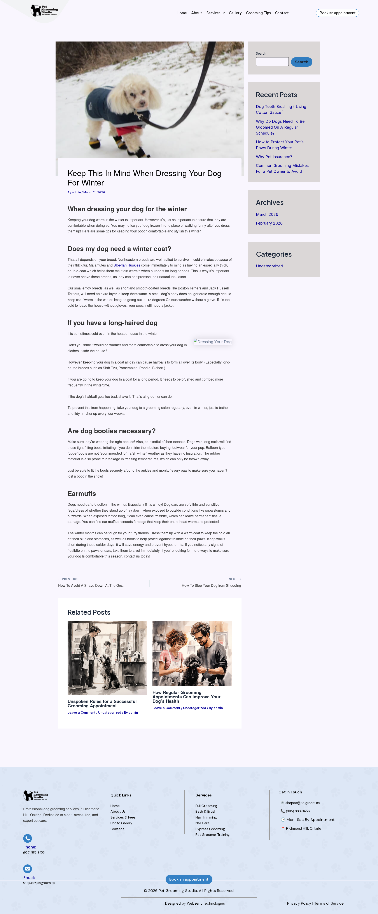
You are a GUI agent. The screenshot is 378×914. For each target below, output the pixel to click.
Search (261, 53)
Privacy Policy (299, 903)
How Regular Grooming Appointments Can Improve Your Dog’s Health (186, 696)
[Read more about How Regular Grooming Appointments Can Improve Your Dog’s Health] (192, 653)
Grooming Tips (258, 13)
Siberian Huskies (127, 265)
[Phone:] (27, 838)
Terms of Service (329, 903)
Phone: (29, 847)
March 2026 (267, 214)
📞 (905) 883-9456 (295, 810)
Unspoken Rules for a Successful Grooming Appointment (102, 703)
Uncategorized (109, 712)
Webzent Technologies (206, 903)
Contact (282, 13)
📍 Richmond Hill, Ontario (301, 828)
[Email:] (27, 868)
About (196, 13)
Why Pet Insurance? (274, 156)
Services (213, 13)
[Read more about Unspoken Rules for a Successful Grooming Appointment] (107, 657)
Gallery (235, 13)
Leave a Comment (81, 712)
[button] (215, 13)
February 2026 (269, 223)
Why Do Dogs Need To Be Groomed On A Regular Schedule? (280, 127)
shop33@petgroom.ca (302, 802)
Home (182, 13)
